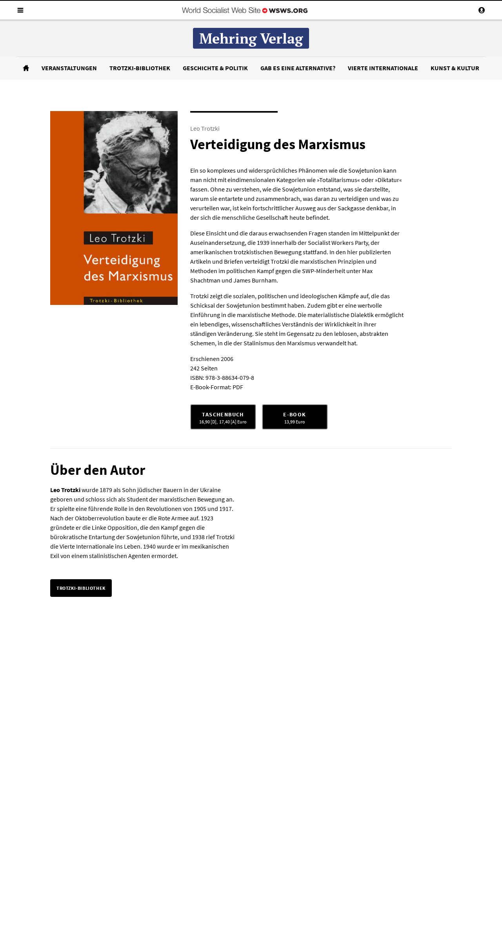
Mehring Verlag (251, 38)
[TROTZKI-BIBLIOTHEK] (81, 581)
